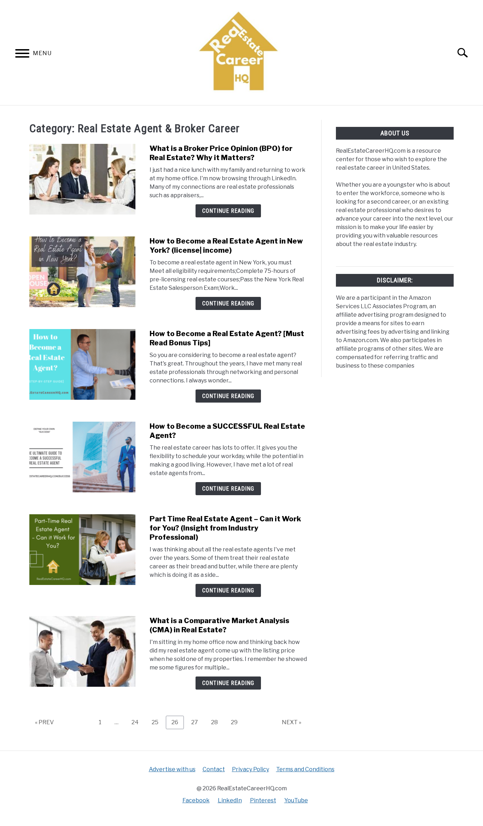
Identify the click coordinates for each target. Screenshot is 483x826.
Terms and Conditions (305, 769)
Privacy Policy (250, 769)
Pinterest (263, 800)
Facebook (196, 800)
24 (137, 722)
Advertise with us (172, 769)
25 (157, 722)
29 (237, 722)
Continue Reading (228, 210)
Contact (214, 769)
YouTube (296, 800)
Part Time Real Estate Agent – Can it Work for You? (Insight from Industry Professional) (225, 528)
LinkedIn (230, 800)
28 (217, 722)
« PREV (44, 722)
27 (197, 722)
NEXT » (291, 722)
